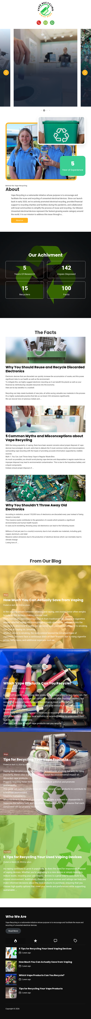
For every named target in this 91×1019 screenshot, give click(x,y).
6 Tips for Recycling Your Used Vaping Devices (42, 857)
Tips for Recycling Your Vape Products (35, 759)
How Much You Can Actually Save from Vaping (43, 600)
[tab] (16, 941)
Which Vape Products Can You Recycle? (37, 683)
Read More (13, 931)
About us (19, 220)
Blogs (6, 595)
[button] (6, 72)
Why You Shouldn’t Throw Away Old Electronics (36, 507)
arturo (56, 102)
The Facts (45, 75)
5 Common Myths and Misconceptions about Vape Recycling (45, 91)
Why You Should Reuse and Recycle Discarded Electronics (45, 369)
